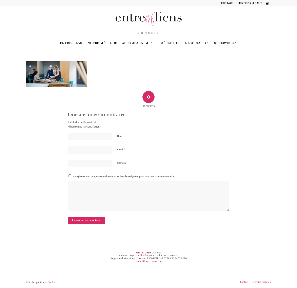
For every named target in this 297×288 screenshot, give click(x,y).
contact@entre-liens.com (148, 261)
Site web (121, 162)
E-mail (121, 149)
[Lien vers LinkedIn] (268, 3)
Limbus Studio (47, 282)
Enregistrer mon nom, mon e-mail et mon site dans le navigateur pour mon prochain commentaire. (123, 176)
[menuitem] (227, 3)
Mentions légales (250, 3)
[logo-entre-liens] (148, 22)
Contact (227, 3)
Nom (120, 135)
